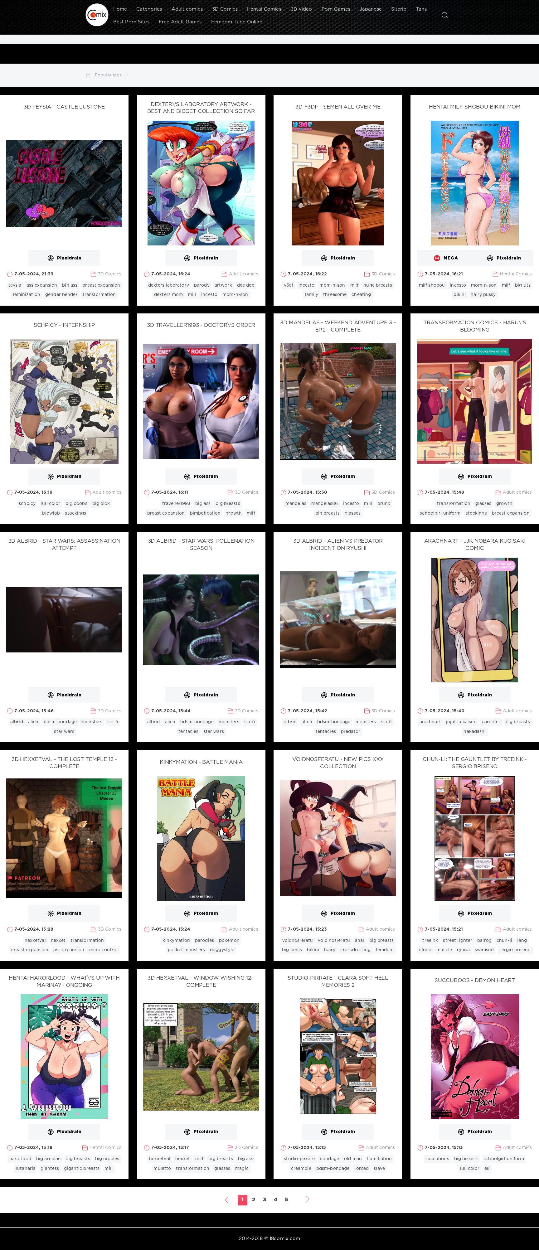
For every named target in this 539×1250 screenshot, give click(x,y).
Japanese (371, 9)
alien (33, 722)
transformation (99, 295)
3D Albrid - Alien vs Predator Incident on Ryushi (337, 545)
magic (242, 1168)
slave (379, 1168)
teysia (15, 285)
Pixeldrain (69, 258)
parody (202, 285)
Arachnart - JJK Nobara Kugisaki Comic (475, 545)
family (311, 295)
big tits (523, 285)
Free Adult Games (180, 22)
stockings (75, 513)
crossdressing (355, 950)
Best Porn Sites (131, 22)
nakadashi (475, 732)
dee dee (245, 285)
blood (425, 950)
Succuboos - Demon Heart (475, 980)
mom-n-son (235, 295)
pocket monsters (186, 950)
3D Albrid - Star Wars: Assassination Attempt (64, 545)
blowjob (51, 513)
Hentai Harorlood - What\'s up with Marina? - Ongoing (64, 982)
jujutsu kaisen (461, 722)
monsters (92, 722)
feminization (26, 295)
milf (192, 295)
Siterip (399, 9)
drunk (384, 504)
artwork (223, 285)
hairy (329, 950)
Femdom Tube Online (236, 22)
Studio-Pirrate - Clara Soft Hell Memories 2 (338, 982)
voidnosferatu (297, 940)
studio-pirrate (299, 1159)
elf (487, 1168)
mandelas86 (324, 504)
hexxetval (35, 940)
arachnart (430, 722)
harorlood (20, 1159)
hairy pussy (483, 295)
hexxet (58, 940)
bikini (460, 295)
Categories (149, 9)
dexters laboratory (168, 285)
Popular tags (108, 75)
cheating (361, 295)
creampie (301, 1168)
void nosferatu (334, 940)
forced (361, 1168)
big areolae (48, 1159)
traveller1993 (176, 504)
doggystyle (222, 950)
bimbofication (205, 513)
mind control (103, 950)
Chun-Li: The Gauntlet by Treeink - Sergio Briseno (475, 763)
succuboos (437, 1159)
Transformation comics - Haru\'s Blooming (475, 326)
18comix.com (285, 1239)
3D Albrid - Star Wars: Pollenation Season (201, 545)
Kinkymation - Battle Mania (201, 762)
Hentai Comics (264, 9)
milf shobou (432, 285)
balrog (484, 940)
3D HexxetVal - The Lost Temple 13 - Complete (64, 763)
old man (353, 1159)
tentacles (188, 732)
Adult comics (187, 9)
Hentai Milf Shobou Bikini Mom (475, 107)
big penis (292, 950)
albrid (16, 722)
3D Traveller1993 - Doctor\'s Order (201, 325)
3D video (301, 9)
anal (359, 940)
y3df (288, 285)
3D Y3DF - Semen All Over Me (337, 107)
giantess (50, 1168)
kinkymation (176, 940)
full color (50, 504)
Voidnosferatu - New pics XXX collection (337, 763)
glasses (353, 513)
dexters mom (168, 295)
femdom (385, 950)
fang (522, 940)
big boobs (76, 504)
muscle (444, 950)
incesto (209, 295)
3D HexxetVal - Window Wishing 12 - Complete (201, 982)
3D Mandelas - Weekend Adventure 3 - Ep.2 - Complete (338, 326)
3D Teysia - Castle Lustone (64, 107)
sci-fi (112, 722)
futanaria (26, 1168)
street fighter (457, 940)
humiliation (379, 1159)
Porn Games (336, 9)
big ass (69, 285)
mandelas (295, 504)
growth (234, 513)
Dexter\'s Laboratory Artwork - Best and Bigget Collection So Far (201, 108)
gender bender (61, 295)
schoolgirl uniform (440, 513)
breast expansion (101, 285)
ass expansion (42, 285)
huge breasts (377, 285)
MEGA (451, 258)
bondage (329, 1159)
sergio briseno (515, 950)
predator (350, 732)
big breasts (228, 504)
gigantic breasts (82, 1168)
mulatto (162, 1168)
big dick (101, 504)
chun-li (504, 940)
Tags (421, 9)
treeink (430, 940)
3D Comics (225, 9)
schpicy (27, 504)
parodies (491, 722)
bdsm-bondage (60, 722)
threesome (335, 295)
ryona (463, 950)
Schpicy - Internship (64, 325)
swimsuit (484, 950)
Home (120, 9)
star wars (64, 732)
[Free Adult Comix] (97, 15)
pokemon (229, 940)
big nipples (107, 1159)
